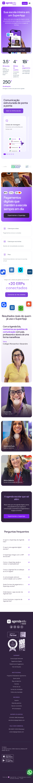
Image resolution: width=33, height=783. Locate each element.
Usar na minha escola (13, 111)
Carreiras (16, 684)
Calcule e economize (16, 706)
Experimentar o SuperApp (16, 50)
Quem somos (16, 678)
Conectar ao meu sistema (16, 295)
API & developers (16, 708)
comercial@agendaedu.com (16, 732)
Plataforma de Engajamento (17, 664)
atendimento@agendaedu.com (17, 720)
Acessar (25, 3)
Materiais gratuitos (16, 703)
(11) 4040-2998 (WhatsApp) (16, 717)
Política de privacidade (16, 692)
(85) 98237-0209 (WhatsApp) (16, 729)
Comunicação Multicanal (16, 658)
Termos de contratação (16, 689)
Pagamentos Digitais (16, 661)
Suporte (16, 700)
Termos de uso (16, 686)
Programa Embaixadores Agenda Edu (16, 675)
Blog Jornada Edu (16, 681)
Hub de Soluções (16, 667)
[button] (29, 3)
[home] (12, 3)
